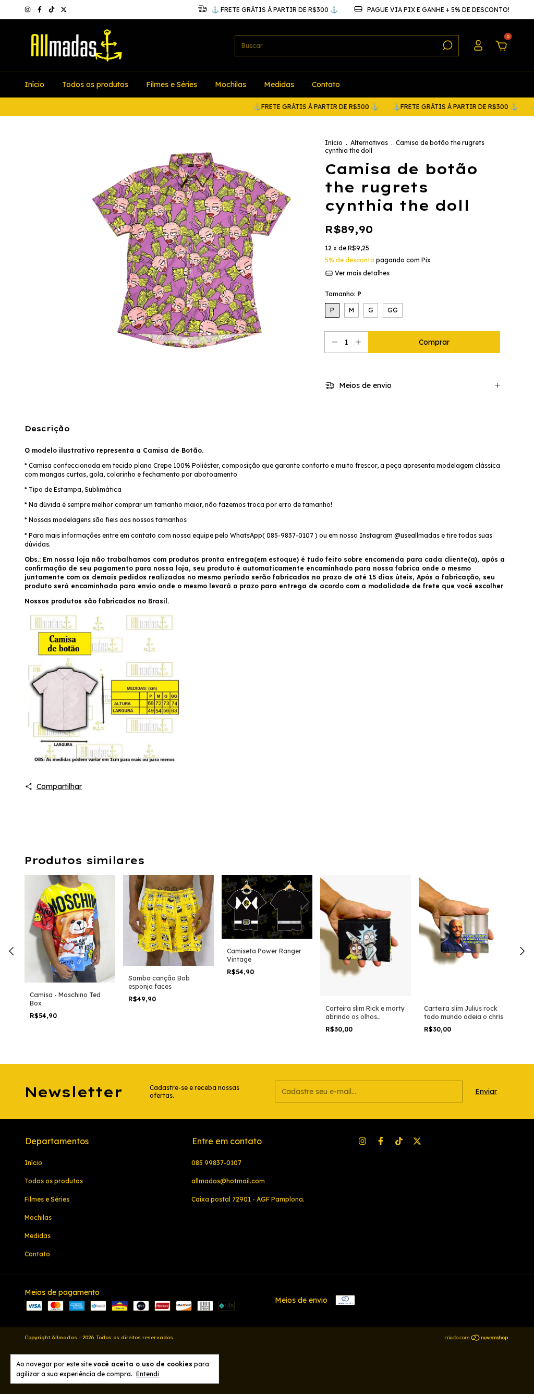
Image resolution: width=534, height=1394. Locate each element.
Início (34, 84)
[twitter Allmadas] (63, 10)
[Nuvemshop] (476, 1338)
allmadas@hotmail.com (228, 1181)
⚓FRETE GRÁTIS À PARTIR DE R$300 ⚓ (292, 107)
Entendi (147, 1374)
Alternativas (369, 143)
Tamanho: (343, 294)
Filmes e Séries (171, 84)
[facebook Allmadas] (40, 10)
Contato (326, 84)
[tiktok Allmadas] (52, 10)
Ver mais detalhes (361, 273)
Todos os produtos (95, 84)
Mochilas (230, 84)
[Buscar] (446, 45)
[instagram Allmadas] (28, 10)
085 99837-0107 (216, 1163)
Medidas (279, 84)
